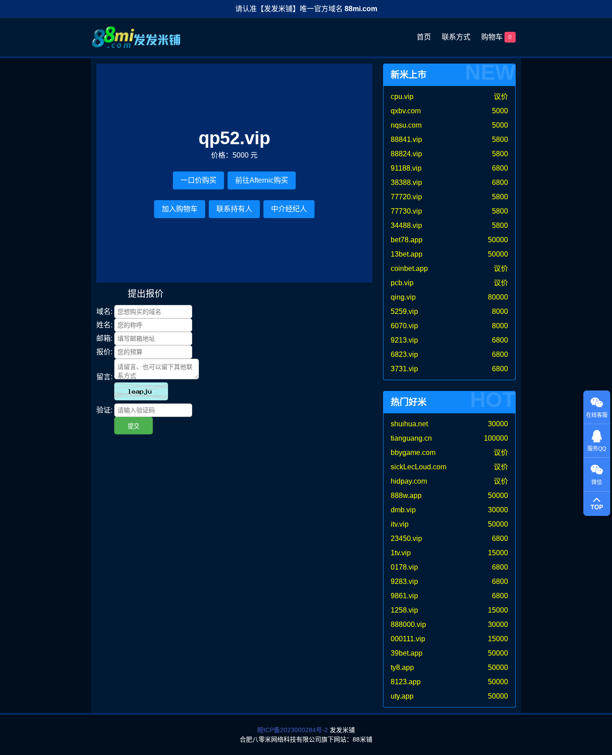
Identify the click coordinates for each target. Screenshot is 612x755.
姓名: (104, 325)
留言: (104, 377)
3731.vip (404, 369)
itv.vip (400, 524)
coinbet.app (409, 268)
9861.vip (404, 596)
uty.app (402, 696)
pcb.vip (402, 283)
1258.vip (404, 610)
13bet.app (406, 254)
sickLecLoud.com (418, 467)
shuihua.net (409, 424)
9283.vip (404, 581)
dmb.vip (403, 510)
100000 (496, 438)
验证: (104, 410)
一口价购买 (198, 180)
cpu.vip (402, 96)
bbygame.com (413, 452)
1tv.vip (401, 553)
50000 (498, 240)
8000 (500, 311)
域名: (104, 311)
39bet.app (406, 653)
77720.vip (406, 197)
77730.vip (406, 211)
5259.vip (404, 311)
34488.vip (406, 225)
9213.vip (404, 340)
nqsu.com (406, 125)
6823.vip (404, 354)
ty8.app (402, 667)
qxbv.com (406, 111)
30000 (498, 424)
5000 (500, 111)
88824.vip (406, 154)
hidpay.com (409, 481)
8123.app (406, 682)
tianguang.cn (411, 438)
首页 (424, 37)
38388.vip (406, 182)
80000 (498, 297)
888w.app (406, 495)
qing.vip (403, 297)
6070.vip (404, 326)
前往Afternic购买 (261, 180)
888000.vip (408, 624)
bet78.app (406, 240)
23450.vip (406, 538)
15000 (498, 553)
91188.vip (406, 168)
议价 (501, 96)
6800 (500, 168)
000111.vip (408, 639)
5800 (500, 139)
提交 (133, 426)
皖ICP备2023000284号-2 (292, 730)
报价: (104, 352)
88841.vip (406, 139)
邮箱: (104, 338)
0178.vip (404, 567)
